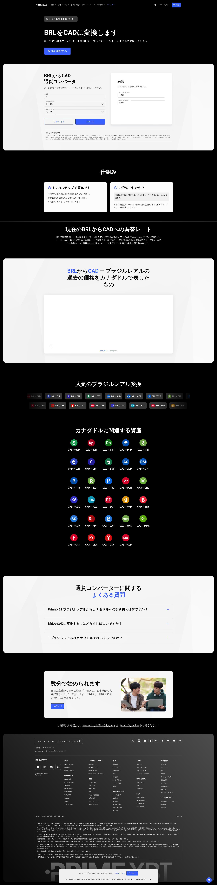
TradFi (114, 786)
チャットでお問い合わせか (98, 725)
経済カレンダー (141, 770)
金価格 (66, 801)
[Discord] (180, 741)
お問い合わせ (165, 786)
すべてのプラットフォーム (96, 774)
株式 (114, 774)
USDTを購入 (140, 803)
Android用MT (117, 795)
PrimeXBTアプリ (93, 767)
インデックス (117, 767)
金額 (47, 94)
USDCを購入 (140, 807)
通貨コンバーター (142, 767)
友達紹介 (163, 804)
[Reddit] (174, 741)
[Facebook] (151, 741)
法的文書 (163, 789)
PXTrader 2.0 (92, 764)
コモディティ (117, 770)
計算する (90, 122)
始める (56, 706)
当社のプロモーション (167, 801)
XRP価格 (67, 785)
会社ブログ (164, 783)
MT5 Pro (115, 811)
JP (159, 5)
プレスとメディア (166, 777)
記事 (138, 785)
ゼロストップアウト (94, 801)
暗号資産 (115, 777)
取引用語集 (140, 788)
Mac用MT (116, 801)
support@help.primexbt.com (57, 751)
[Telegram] (168, 741)
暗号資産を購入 (69, 770)
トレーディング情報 (143, 774)
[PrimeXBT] (42, 5)
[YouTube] (156, 741)
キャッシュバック (93, 804)
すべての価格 (68, 804)
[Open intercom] (209, 880)
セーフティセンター (167, 792)
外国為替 (115, 764)
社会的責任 (164, 780)
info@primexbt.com (48, 748)
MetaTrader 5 (92, 770)
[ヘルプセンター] (155, 4)
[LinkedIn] (145, 741)
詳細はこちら (120, 873)
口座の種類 (91, 798)
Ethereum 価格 (69, 782)
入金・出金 (91, 785)
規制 (162, 770)
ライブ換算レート (124, 92)
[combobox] (75, 104)
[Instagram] (139, 741)
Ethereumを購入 (142, 800)
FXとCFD (67, 767)
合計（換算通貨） (124, 100)
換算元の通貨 (50, 101)
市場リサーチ (141, 782)
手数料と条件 (92, 782)
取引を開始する (57, 51)
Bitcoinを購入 (141, 797)
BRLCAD (103, 351)
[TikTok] (162, 741)
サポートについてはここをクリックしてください (58, 741)
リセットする (59, 122)
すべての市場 (117, 783)
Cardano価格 (68, 792)
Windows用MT (117, 804)
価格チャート (141, 764)
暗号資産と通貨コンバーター (63, 19)
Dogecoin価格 (68, 788)
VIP (89, 792)
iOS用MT (115, 798)
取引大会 (163, 807)
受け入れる (132, 873)
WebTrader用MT (118, 807)
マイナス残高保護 (93, 795)
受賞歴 (163, 774)
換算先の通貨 (50, 109)
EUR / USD (67, 795)
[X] (133, 741)
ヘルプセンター (130, 725)
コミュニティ (165, 767)
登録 (177, 5)
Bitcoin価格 (68, 779)
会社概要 (163, 764)
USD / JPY (67, 798)
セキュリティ (92, 788)
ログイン (167, 5)
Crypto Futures (68, 764)
